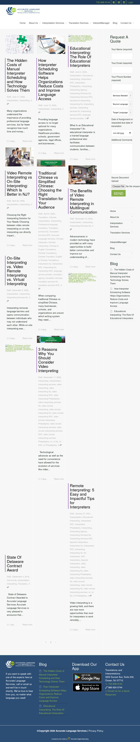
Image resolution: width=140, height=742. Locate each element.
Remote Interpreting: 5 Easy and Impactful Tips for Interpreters (82, 496)
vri (89, 592)
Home (23, 22)
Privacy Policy (96, 730)
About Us (33, 22)
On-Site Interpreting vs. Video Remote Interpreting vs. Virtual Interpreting (17, 270)
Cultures (52, 217)
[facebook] (114, 2)
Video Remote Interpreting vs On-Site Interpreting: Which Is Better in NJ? (19, 183)
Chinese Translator (46, 256)
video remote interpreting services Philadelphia (47, 438)
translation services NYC (48, 285)
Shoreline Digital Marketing (79, 739)
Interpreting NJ (76, 104)
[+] (19, 44)
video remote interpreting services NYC (50, 431)
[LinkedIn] (124, 2)
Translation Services (79, 22)
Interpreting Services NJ (80, 93)
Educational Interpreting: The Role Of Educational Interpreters (80, 56)
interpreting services (47, 384)
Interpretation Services (53, 22)
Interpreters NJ (44, 263)
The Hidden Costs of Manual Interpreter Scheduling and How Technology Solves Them (18, 75)
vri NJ (55, 441)
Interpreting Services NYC (81, 96)
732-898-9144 (103, 2)
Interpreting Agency (78, 89)
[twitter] (118, 2)
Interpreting (25, 100)
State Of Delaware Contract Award (15, 563)
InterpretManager (101, 22)
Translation (43, 217)
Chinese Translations (47, 252)
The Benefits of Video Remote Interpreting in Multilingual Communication (83, 201)
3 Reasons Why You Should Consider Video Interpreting (48, 359)
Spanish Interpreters (79, 542)
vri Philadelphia (80, 595)
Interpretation (12, 100)
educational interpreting (80, 100)
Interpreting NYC (45, 270)
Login (130, 2)
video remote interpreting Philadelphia (48, 420)
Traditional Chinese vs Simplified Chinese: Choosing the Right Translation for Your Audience (50, 190)
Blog (115, 22)
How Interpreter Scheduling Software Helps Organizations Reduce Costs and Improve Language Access (50, 79)
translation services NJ (48, 281)
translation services (54, 277)
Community (12, 580)
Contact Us (126, 22)
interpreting (80, 549)
